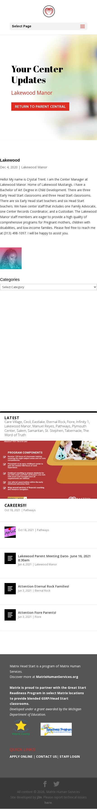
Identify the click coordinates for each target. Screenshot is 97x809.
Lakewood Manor (32, 92)
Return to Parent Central (40, 106)
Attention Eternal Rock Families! (43, 586)
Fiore (38, 617)
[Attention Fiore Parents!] (10, 615)
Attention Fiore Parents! (37, 612)
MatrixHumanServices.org (57, 677)
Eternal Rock (42, 591)
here (48, 802)
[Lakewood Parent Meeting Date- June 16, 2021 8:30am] (10, 558)
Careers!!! (15, 505)
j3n (39, 797)
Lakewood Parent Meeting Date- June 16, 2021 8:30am (54, 558)
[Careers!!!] (48, 470)
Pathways (29, 510)
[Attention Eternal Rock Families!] (10, 588)
